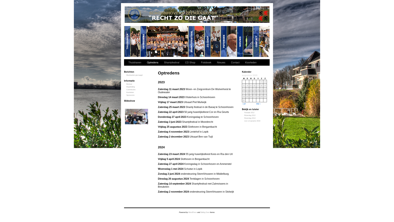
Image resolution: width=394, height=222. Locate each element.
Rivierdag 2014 (249, 118)
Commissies (131, 89)
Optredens (164, 41)
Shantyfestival (196, 41)
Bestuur (129, 84)
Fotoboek (229, 41)
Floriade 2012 (249, 112)
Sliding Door (205, 212)
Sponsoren (130, 95)
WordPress (192, 212)
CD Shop (212, 41)
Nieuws (245, 41)
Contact (261, 41)
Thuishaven (132, 41)
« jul (244, 103)
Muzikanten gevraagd (134, 75)
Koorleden (251, 62)
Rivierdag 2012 (249, 115)
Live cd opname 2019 (252, 121)
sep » (258, 103)
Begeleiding (130, 87)
